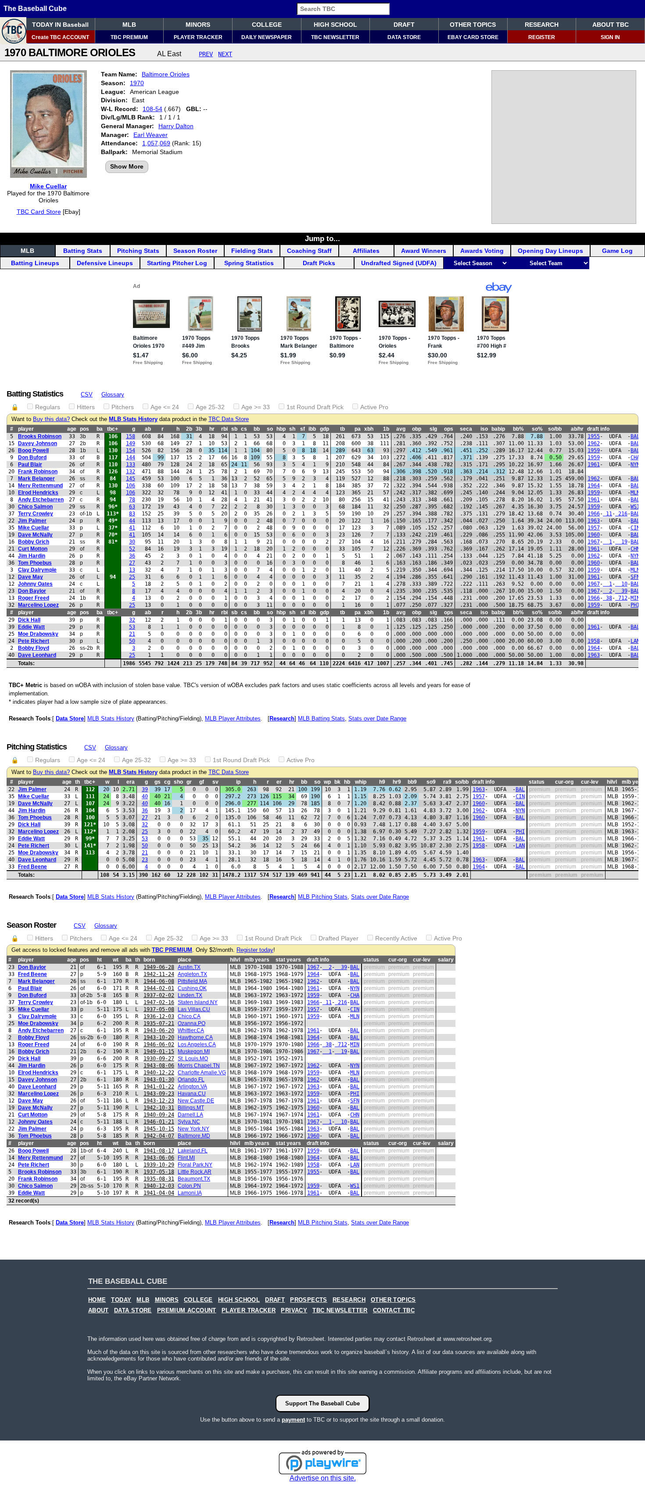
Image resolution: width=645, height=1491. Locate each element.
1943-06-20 (158, 1030)
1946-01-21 (158, 1122)
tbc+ (112, 429)
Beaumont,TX (194, 1179)
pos (84, 429)
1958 (594, 641)
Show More (126, 166)
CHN (635, 549)
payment (293, 1419)
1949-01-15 (158, 1051)
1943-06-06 (158, 1158)
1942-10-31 (158, 1108)
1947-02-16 (158, 1002)
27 (132, 563)
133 (130, 464)
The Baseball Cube (35, 8)
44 (132, 521)
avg (400, 429)
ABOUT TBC (610, 24)
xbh (368, 429)
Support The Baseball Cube (322, 1403)
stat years (288, 960)
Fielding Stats (252, 250)
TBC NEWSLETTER (335, 37)
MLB (129, 24)
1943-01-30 (158, 1080)
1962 (594, 443)
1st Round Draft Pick (315, 407)
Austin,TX (189, 967)
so (270, 429)
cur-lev (589, 782)
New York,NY (193, 1129)
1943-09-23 (158, 1094)
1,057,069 (156, 143)
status (537, 782)
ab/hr (577, 429)
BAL (635, 436)
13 (132, 570)
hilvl (612, 782)
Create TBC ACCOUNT (60, 37)
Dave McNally (35, 535)
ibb (312, 429)
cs (244, 429)
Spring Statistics (249, 263)
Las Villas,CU (194, 1009)
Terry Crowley (35, 514)
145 (130, 478)
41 (132, 528)
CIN (635, 528)
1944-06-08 (158, 981)
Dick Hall (29, 620)
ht (99, 960)
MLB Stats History (133, 419)
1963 (594, 521)
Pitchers (122, 407)
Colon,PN (189, 1186)
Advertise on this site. (323, 1478)
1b (386, 429)
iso (484, 429)
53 (132, 627)
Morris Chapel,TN (199, 1065)
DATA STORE (404, 37)
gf (201, 782)
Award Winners (423, 250)
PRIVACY (294, 1310)
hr (212, 429)
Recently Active (396, 938)
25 (132, 577)
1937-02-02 (158, 995)
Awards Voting (482, 250)
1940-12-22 (158, 1073)
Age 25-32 (210, 407)
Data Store (70, 718)
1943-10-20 (158, 1037)
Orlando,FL (191, 1080)
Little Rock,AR (194, 1172)
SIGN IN (610, 37)
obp (416, 429)
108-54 (152, 108)
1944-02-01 (158, 988)
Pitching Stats (138, 250)
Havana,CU (192, 1094)
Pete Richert (33, 641)
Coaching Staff (309, 250)
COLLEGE (267, 24)
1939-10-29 (158, 1165)
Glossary (112, 394)
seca (466, 429)
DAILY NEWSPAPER (266, 37)
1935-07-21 (158, 1023)
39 (621, 591)
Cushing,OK (192, 988)
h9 (382, 782)
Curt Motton (32, 549)
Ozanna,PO (191, 1023)
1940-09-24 (158, 1115)
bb (257, 429)
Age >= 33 (255, 407)
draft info (598, 429)
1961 (594, 464)
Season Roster (195, 250)
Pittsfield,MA (192, 981)
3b (199, 429)
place (184, 960)
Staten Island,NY (198, 1002)
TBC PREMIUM (129, 37)
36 (132, 556)
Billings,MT (191, 1108)
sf (302, 429)
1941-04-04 (158, 1193)
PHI (635, 605)
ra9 (447, 782)
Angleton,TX (192, 974)
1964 (594, 486)
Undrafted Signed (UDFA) (399, 263)
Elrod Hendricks (38, 493)
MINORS (198, 24)
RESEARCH (542, 24)
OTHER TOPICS (473, 24)
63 (132, 507)
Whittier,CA (191, 1030)
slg (433, 429)
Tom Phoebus (35, 563)
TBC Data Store (228, 419)
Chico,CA (189, 1016)
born (149, 960)
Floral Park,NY (195, 1165)
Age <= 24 (164, 407)
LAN (635, 641)
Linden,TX (190, 995)
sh (292, 429)
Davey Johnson (37, 443)
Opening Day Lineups (550, 250)
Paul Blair (30, 464)
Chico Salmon (35, 507)
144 (130, 457)
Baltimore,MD (194, 1136)
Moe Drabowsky (38, 634)
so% (537, 429)
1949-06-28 (158, 967)
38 (607, 598)
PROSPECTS (308, 1300)
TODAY (121, 1300)
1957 (594, 528)
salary (446, 960)
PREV (206, 54)
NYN (635, 464)
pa (358, 429)
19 (621, 542)
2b (189, 429)
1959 (594, 450)
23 (145, 860)
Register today (254, 950)
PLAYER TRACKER (198, 37)
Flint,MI (186, 1158)
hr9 (397, 782)
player (26, 429)
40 (145, 796)
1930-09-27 (158, 1058)
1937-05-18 (158, 1172)
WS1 (635, 507)
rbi (224, 429)
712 (621, 598)
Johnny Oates (35, 584)
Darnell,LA (190, 1115)
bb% (518, 429)
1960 (594, 535)
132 (130, 471)
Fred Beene (32, 867)
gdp (324, 429)
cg (167, 782)
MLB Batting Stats (321, 718)
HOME (97, 1300)
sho (178, 782)
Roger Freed (33, 598)
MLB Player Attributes (233, 718)
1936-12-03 (158, 1016)
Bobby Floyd (33, 648)
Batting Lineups (35, 263)
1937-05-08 (158, 1009)
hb (347, 782)
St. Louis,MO (193, 1058)
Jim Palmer (32, 521)
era (130, 782)
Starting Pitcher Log (177, 263)
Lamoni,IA (190, 1193)
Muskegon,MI (194, 1051)
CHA (635, 457)
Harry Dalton (176, 126)
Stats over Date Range (377, 718)
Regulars (47, 407)
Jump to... (322, 238)
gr (189, 782)
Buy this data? (51, 419)
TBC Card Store (39, 211)
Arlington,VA (192, 1087)
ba (100, 429)
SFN (635, 577)
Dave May (30, 577)
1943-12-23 (158, 1101)
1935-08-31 (158, 1179)
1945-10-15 (158, 1129)
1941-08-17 (158, 1151)
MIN (635, 598)
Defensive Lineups (105, 263)
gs (157, 782)
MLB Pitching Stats (323, 896)
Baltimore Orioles (166, 74)
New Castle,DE (196, 1101)
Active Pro (374, 407)
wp (327, 782)
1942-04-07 (158, 1136)
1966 (594, 514)
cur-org (564, 782)
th (77, 782)
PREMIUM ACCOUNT (186, 1310)
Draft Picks (319, 263)
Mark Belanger (36, 478)
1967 (594, 542)
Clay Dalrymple (37, 570)
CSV (87, 394)
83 (132, 514)
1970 (137, 82)
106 (130, 486)
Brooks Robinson (39, 436)
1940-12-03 (158, 1186)
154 (130, 450)
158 (130, 436)
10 (621, 584)
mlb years (256, 960)
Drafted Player (338, 938)
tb (342, 429)
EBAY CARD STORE (473, 37)
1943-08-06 (158, 1065)
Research (281, 718)
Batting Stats (82, 250)
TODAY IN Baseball (60, 24)
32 (132, 620)
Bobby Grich (33, 542)
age (71, 429)
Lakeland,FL (193, 1151)
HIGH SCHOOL (335, 24)
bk (337, 782)
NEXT (225, 54)
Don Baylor (32, 591)
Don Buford (32, 457)
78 (132, 500)
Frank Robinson (37, 471)
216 (621, 514)
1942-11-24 (158, 974)
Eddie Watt (31, 627)
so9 (431, 782)
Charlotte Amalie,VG (202, 1073)
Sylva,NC (189, 1122)
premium (539, 789)
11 (607, 514)
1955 (594, 436)
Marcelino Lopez (38, 605)
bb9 (412, 782)
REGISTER (541, 37)
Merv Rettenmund (40, 486)
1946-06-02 (158, 1044)
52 (132, 549)
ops (448, 429)
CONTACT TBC (394, 1310)
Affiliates (366, 250)
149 (130, 443)
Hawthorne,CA (195, 1037)
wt (115, 960)
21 (132, 634)
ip (238, 782)
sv (215, 782)
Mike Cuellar (48, 186)
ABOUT (98, 1310)
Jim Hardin (31, 556)
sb (234, 429)
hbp (281, 429)
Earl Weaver (150, 134)
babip (498, 429)
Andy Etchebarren (41, 500)
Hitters (86, 407)
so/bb (555, 429)
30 (132, 542)
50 (132, 641)
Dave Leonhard (37, 655)
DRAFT (404, 24)
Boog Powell (33, 450)
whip (360, 782)
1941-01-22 (158, 1087)
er (279, 782)
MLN (635, 493)
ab (148, 429)
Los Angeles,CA (197, 1044)
